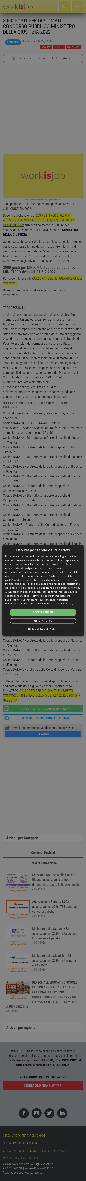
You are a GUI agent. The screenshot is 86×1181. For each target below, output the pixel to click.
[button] (42, 628)
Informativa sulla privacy (58, 603)
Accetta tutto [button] (43, 612)
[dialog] (43, 590)
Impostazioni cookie (31, 603)
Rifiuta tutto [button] (42, 620)
